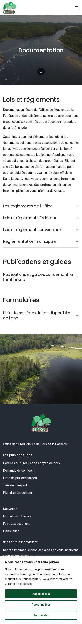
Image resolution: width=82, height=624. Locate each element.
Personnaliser (41, 604)
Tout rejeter (41, 615)
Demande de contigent (18, 470)
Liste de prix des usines (20, 478)
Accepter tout (41, 593)
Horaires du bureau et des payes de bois (31, 463)
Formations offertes (17, 516)
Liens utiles (11, 531)
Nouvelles (10, 509)
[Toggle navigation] (77, 7)
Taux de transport (15, 485)
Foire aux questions (16, 524)
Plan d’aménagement (17, 493)
